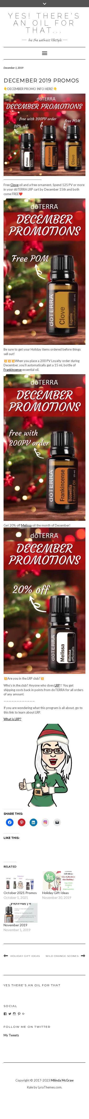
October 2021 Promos (20, 893)
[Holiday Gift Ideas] (59, 880)
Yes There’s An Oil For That (32, 985)
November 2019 (15, 925)
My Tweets (11, 1035)
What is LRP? (12, 719)
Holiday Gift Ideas (55, 893)
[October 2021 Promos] (20, 880)
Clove (14, 185)
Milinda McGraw (62, 1080)
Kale (30, 1087)
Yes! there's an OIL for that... (44, 23)
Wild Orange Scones (62, 956)
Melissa (26, 525)
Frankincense (13, 370)
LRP (57, 685)
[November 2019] (20, 912)
